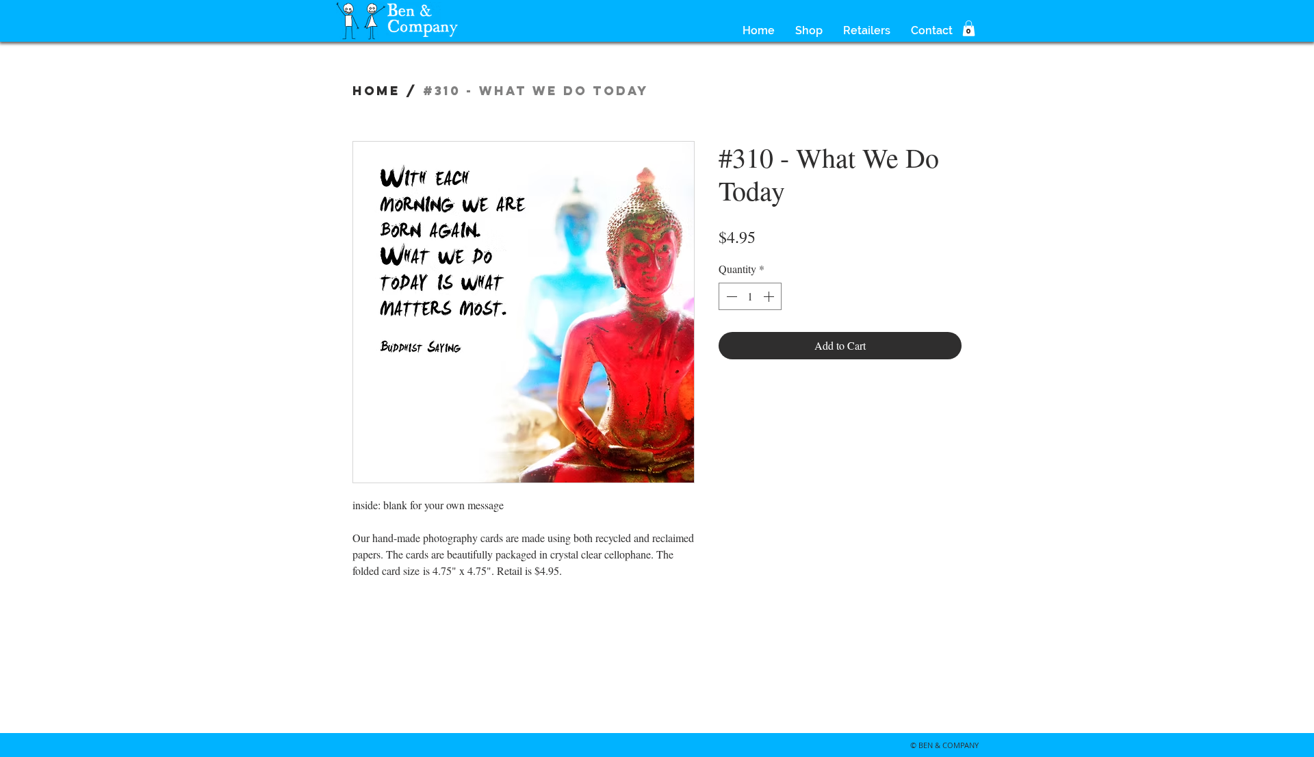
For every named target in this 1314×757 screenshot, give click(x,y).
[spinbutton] (750, 296)
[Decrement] (730, 296)
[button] (968, 28)
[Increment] (770, 296)
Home (376, 91)
